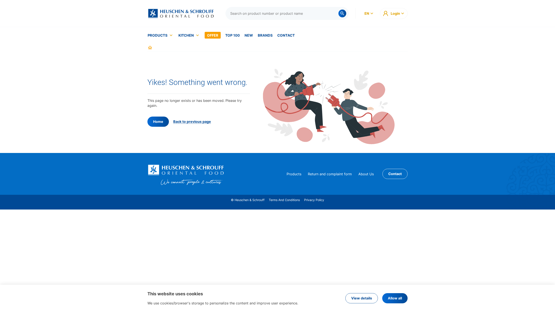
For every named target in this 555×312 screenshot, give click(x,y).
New (249, 35)
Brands (265, 35)
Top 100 (232, 35)
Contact (286, 35)
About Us (366, 174)
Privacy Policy (314, 200)
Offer (212, 35)
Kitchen (186, 35)
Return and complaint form (330, 174)
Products (157, 35)
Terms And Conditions (284, 200)
